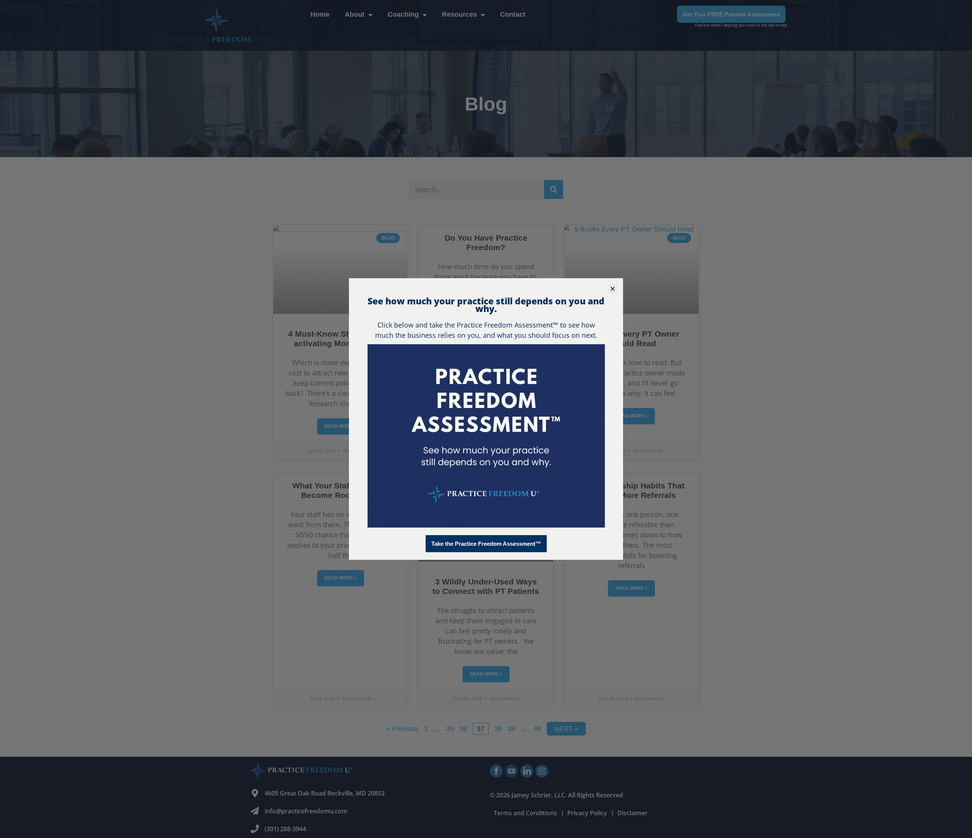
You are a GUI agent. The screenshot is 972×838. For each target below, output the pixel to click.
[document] (486, 419)
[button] (612, 288)
